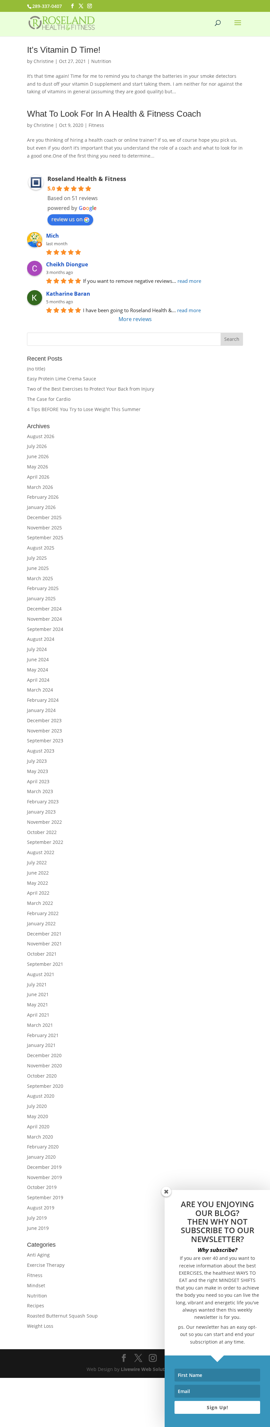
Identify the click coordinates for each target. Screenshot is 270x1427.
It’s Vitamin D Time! (63, 50)
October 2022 (42, 832)
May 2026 (37, 466)
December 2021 (44, 934)
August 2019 (40, 1207)
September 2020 (45, 1086)
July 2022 (37, 862)
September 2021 (45, 964)
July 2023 (37, 761)
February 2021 (43, 1035)
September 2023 (45, 740)
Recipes (35, 1305)
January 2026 (41, 507)
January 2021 (41, 1045)
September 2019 (45, 1197)
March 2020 (40, 1137)
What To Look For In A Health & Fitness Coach (114, 114)
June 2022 (38, 873)
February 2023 (43, 801)
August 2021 (40, 974)
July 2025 (37, 558)
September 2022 (45, 842)
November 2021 (44, 943)
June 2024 (38, 659)
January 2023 (41, 812)
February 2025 (43, 588)
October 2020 (42, 1076)
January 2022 (41, 923)
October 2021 (42, 954)
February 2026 (43, 497)
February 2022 (43, 913)
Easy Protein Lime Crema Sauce (61, 378)
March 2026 (40, 487)
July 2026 (37, 446)
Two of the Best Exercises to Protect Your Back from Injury (90, 389)
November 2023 (44, 731)
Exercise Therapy (46, 1265)
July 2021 (37, 984)
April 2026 (38, 477)
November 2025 (44, 527)
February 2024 (43, 700)
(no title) (36, 369)
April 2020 (38, 1126)
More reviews (135, 319)
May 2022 (37, 883)
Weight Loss (40, 1326)
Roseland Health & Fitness (86, 179)
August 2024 (40, 639)
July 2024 (37, 649)
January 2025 (41, 598)
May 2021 (37, 1004)
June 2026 (38, 456)
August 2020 (40, 1096)
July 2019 (37, 1218)
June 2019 (38, 1228)
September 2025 (45, 537)
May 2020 (37, 1116)
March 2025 (40, 578)
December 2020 (44, 1055)
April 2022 (38, 893)
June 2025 (38, 568)
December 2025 (44, 517)
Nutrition (101, 61)
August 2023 (40, 751)
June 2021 (38, 994)
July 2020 (37, 1106)
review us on (67, 219)
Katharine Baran (68, 293)
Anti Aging (38, 1255)
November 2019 (44, 1177)
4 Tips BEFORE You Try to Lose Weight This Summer (84, 409)
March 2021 (40, 1025)
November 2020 (44, 1065)
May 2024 (37, 670)
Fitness (96, 125)
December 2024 (44, 609)
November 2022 (44, 822)
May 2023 (37, 771)
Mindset (36, 1285)
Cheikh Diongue (67, 264)
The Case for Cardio (48, 399)
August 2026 (40, 436)
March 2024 (40, 690)
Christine (44, 61)
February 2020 (43, 1147)
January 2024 (41, 710)
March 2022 (40, 903)
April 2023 (38, 781)
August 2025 (40, 548)
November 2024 (44, 619)
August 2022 (40, 852)
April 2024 (38, 680)
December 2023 (44, 720)
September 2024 (45, 629)
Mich (52, 235)
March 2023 (40, 791)
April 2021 (38, 1015)
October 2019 (42, 1187)
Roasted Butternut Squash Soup (62, 1316)
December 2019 (44, 1167)
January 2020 (41, 1157)
